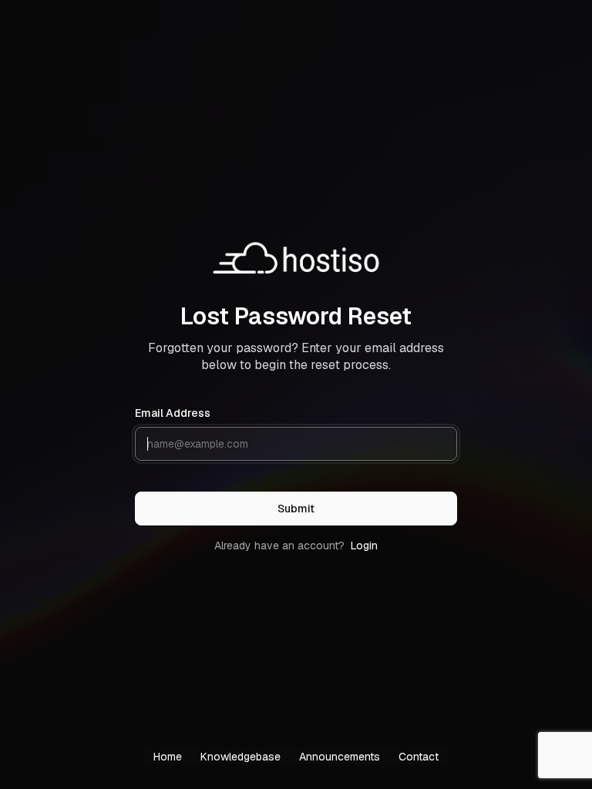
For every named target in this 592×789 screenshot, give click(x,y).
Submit (296, 508)
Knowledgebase (240, 757)
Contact (419, 757)
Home (167, 757)
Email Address (172, 413)
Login (364, 545)
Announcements (339, 757)
